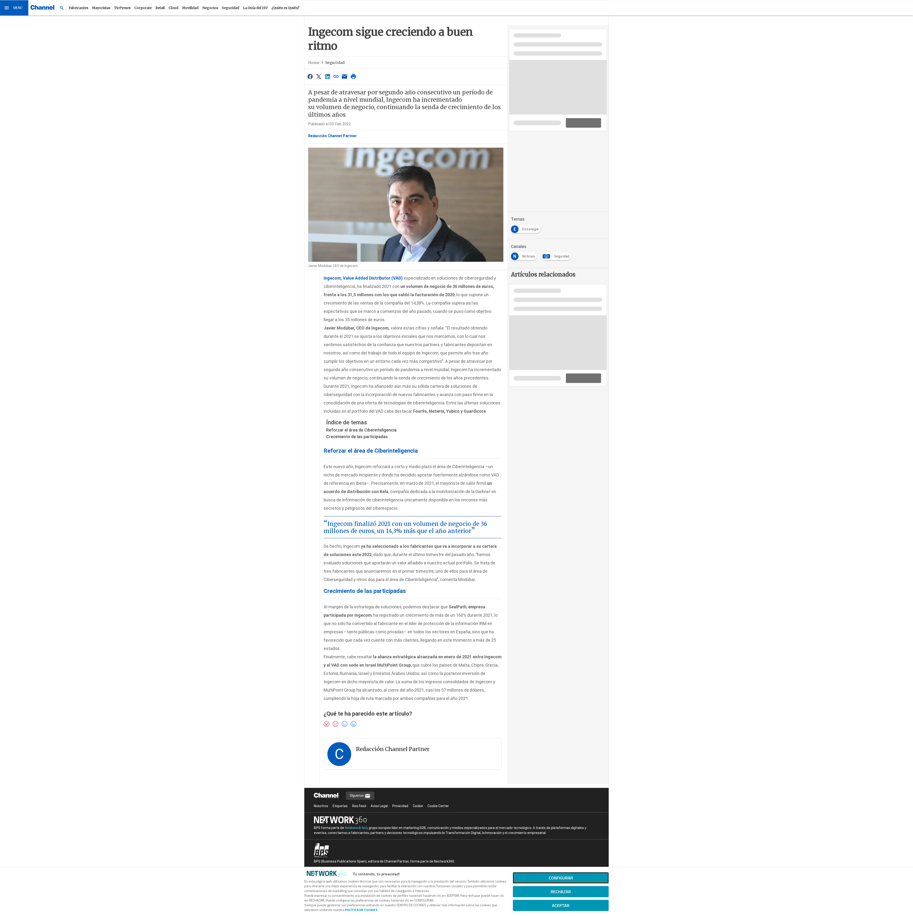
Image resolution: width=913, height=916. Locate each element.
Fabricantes (78, 8)
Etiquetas (340, 806)
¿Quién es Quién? (285, 8)
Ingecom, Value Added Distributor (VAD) (363, 278)
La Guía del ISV (255, 8)
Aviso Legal (379, 806)
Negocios (210, 8)
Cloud (173, 8)
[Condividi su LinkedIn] (327, 76)
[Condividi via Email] (345, 76)
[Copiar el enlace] (336, 76)
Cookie (418, 806)
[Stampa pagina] (353, 76)
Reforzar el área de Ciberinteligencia (361, 429)
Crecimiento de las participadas (357, 436)
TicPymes (122, 8)
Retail (160, 8)
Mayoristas (101, 8)
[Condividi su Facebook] (310, 76)
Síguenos (357, 795)
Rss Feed (359, 806)
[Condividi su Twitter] (318, 76)
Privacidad (400, 806)
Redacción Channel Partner (332, 136)
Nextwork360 (356, 828)
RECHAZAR (561, 891)
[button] (14, 7)
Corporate (143, 8)
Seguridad (230, 8)
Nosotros (321, 806)
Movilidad (190, 8)
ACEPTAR (560, 905)
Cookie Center (438, 806)
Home (314, 62)
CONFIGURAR (561, 878)
